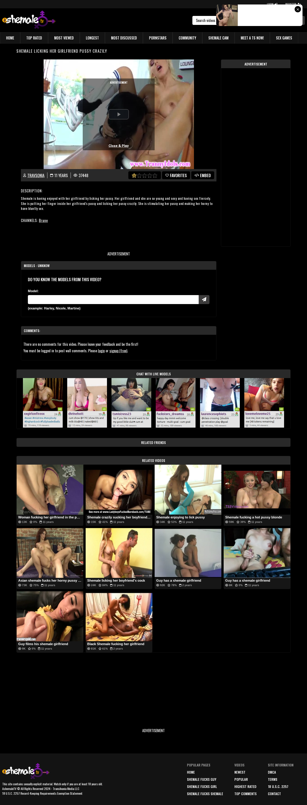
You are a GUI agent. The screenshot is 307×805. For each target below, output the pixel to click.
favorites (178, 175)
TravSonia (35, 175)
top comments (245, 793)
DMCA (272, 772)
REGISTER (290, 4)
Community (187, 38)
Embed (205, 175)
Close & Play (119, 146)
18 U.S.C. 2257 (278, 786)
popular (241, 779)
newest (239, 772)
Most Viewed (64, 38)
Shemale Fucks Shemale (205, 793)
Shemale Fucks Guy (201, 779)
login (101, 350)
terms (272, 779)
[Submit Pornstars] (204, 299)
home (191, 772)
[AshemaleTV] (29, 20)
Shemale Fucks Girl (202, 786)
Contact (274, 793)
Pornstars (158, 38)
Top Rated (34, 38)
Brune (43, 220)
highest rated (245, 786)
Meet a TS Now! (252, 38)
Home (10, 38)
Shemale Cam (218, 38)
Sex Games (284, 38)
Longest (92, 38)
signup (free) (118, 350)
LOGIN (270, 4)
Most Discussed (124, 38)
